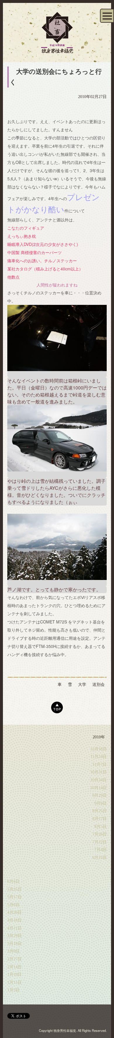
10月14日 (98, 788)
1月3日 (13, 990)
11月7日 (99, 764)
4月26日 (14, 912)
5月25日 (14, 889)
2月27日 (14, 959)
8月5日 (100, 826)
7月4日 (100, 849)
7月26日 (99, 834)
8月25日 (99, 811)
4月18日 (14, 920)
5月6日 (13, 905)
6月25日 (99, 857)
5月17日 (14, 897)
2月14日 (14, 967)
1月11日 (14, 982)
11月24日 (98, 756)
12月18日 (98, 749)
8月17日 (99, 819)
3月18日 (14, 943)
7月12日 (99, 842)
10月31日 (98, 772)
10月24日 (98, 780)
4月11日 (14, 928)
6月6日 (13, 881)
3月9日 (13, 951)
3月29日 (14, 936)
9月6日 (100, 803)
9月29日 (99, 795)
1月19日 (14, 974)
